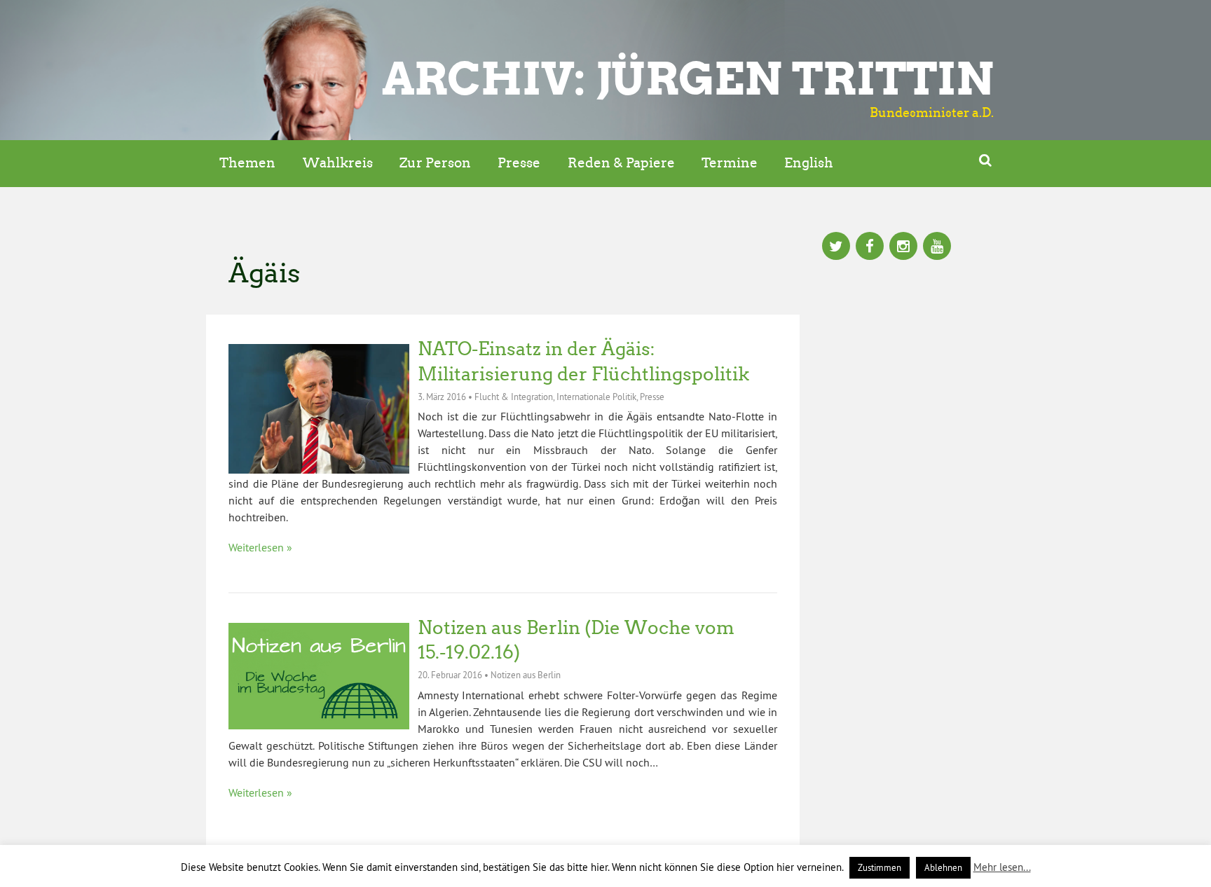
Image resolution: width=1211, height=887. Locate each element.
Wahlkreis (338, 163)
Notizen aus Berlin (526, 674)
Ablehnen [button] (943, 867)
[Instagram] (903, 247)
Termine (730, 163)
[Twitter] (836, 247)
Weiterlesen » (260, 547)
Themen (247, 163)
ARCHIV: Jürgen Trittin (688, 78)
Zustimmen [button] (879, 867)
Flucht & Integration (513, 396)
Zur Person (435, 163)
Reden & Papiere (621, 163)
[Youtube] (937, 247)
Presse (519, 163)
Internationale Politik (596, 396)
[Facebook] (870, 247)
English (808, 163)
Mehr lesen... (1002, 867)
